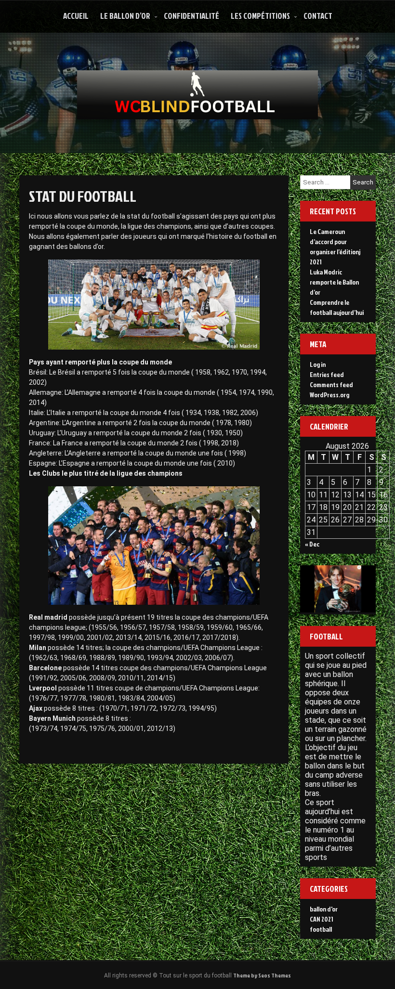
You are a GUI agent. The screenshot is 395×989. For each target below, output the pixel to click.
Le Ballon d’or (125, 15)
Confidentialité (191, 15)
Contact (317, 15)
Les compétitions (260, 15)
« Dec (312, 543)
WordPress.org (329, 394)
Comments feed (331, 384)
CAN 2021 (321, 919)
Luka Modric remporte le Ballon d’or (334, 282)
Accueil (76, 15)
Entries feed (327, 374)
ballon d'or (324, 908)
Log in (318, 364)
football (321, 929)
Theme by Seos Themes (262, 975)
